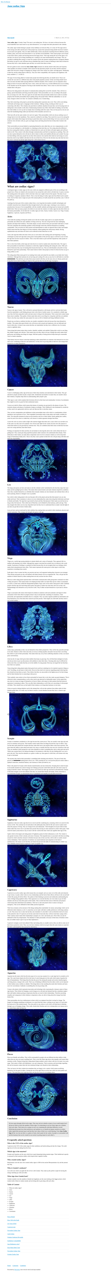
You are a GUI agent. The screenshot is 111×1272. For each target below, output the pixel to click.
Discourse (17, 1269)
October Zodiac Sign (13, 1254)
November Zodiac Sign (13, 1230)
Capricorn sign (11, 1227)
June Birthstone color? (13, 1244)
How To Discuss (5, 2)
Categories (15, 1265)
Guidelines (23, 1265)
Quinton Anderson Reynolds (15, 1237)
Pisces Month (11, 1217)
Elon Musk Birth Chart (13, 1247)
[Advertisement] (55, 21)
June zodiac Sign (16, 6)
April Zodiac (10, 1234)
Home (9, 1265)
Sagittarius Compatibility (14, 1241)
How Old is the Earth (13, 1220)
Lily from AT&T (11, 1223)
